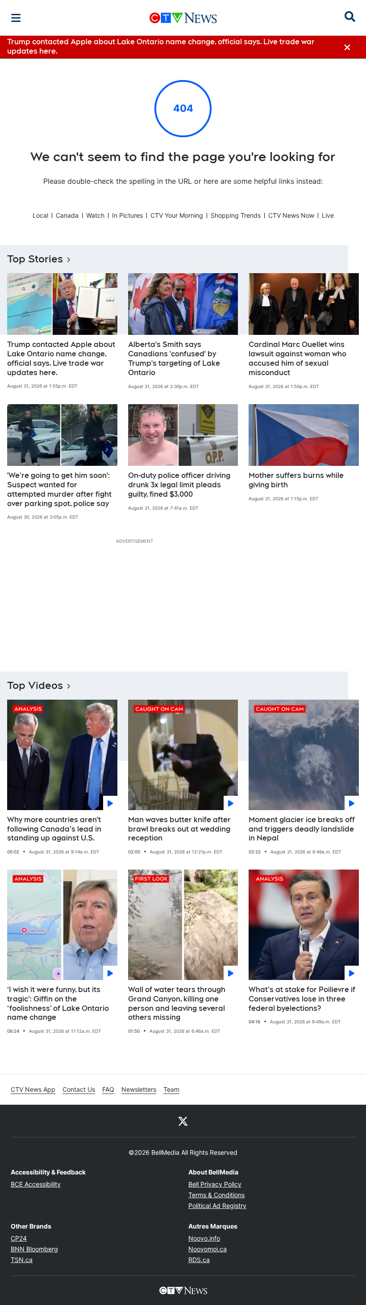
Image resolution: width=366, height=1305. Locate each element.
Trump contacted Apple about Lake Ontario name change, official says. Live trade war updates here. (61, 358)
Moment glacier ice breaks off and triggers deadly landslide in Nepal (302, 829)
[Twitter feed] (183, 1120)
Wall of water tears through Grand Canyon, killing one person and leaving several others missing (176, 1003)
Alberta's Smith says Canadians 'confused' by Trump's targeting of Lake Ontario (174, 358)
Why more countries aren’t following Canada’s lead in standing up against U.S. (54, 829)
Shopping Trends (236, 215)
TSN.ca (22, 1259)
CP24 (19, 1238)
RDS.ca (199, 1259)
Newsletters (138, 1089)
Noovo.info (204, 1238)
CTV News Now (291, 215)
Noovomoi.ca (207, 1249)
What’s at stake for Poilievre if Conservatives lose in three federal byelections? (302, 999)
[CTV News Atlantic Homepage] (183, 18)
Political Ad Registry (217, 1205)
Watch (95, 215)
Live (328, 215)
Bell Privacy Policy (214, 1184)
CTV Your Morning (176, 215)
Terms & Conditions (216, 1195)
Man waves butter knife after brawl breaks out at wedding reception (179, 829)
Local (40, 215)
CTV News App (33, 1089)
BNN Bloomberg (34, 1249)
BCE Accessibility (36, 1184)
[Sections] (16, 18)
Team (171, 1089)
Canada (67, 215)
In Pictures (127, 215)
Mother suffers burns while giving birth (296, 480)
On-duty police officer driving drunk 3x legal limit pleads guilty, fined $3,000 (179, 484)
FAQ (108, 1089)
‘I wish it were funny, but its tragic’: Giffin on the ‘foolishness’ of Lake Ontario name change (58, 1003)
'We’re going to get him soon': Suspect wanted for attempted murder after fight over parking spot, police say (59, 489)
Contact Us (78, 1089)
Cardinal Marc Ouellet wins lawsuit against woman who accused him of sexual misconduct (297, 358)
